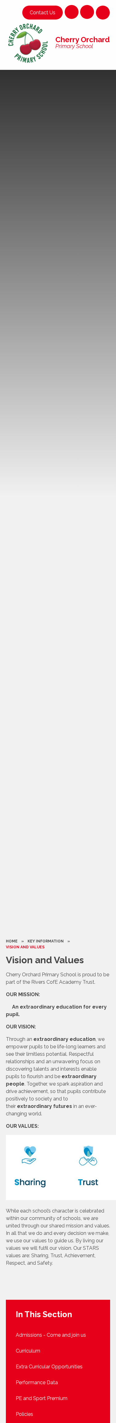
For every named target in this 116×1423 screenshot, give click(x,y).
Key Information (46, 941)
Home (12, 941)
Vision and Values (25, 947)
